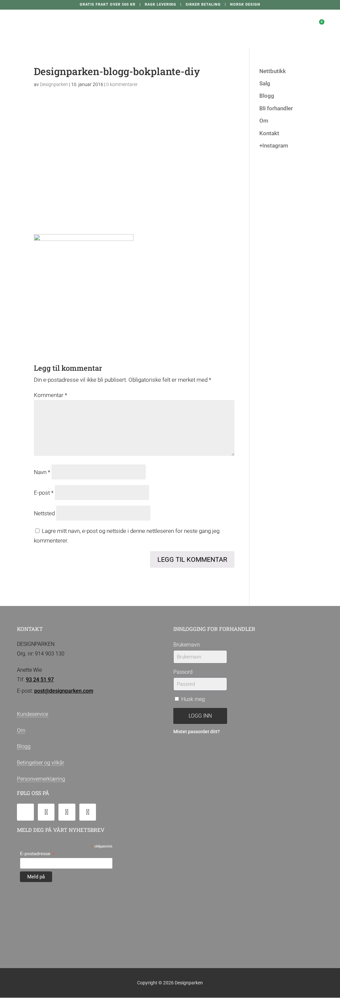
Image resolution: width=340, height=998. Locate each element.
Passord (183, 672)
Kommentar (50, 395)
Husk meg (192, 699)
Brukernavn (186, 645)
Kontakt (269, 133)
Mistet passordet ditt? (196, 732)
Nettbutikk (272, 71)
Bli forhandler (276, 108)
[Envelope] (25, 812)
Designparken (54, 84)
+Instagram (273, 145)
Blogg (266, 95)
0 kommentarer (122, 84)
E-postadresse (37, 853)
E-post (43, 492)
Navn (42, 472)
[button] (262, 21)
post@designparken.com (63, 691)
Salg (264, 83)
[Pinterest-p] (87, 812)
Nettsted (44, 513)
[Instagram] (66, 812)
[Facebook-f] (46, 812)
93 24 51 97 (40, 679)
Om (263, 120)
